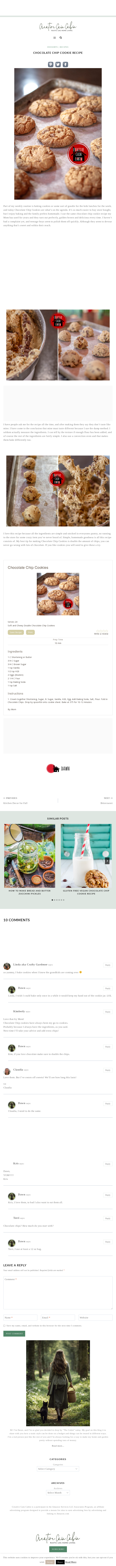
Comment (11, 1279)
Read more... (58, 1446)
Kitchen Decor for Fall (15, 800)
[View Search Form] (61, 38)
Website (84, 1317)
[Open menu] (55, 37)
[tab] (52, 900)
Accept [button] (50, 1562)
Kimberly (19, 1011)
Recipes (64, 47)
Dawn (21, 987)
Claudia (18, 1069)
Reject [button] (60, 1562)
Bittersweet (107, 800)
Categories (58, 1464)
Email (46, 1317)
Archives (58, 1488)
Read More (71, 1562)
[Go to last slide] (9, 860)
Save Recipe (16, 632)
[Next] (107, 860)
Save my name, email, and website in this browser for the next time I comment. (44, 1325)
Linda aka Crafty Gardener (30, 964)
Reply (107, 965)
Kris (16, 1163)
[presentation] (29, 856)
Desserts (52, 47)
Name (9, 1317)
